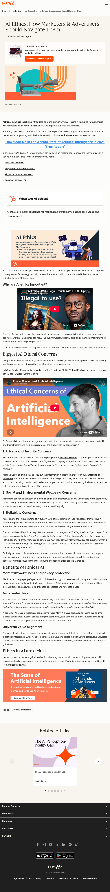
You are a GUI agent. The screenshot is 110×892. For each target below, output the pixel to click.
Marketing (16, 11)
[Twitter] (57, 845)
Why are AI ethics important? (20, 168)
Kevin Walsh (36, 370)
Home (5, 11)
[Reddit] (70, 845)
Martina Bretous (68, 457)
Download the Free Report (39, 59)
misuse (54, 334)
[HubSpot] (55, 867)
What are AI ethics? (14, 162)
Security (50, 878)
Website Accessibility (68, 878)
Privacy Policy (35, 878)
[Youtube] (50, 845)
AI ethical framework (69, 135)
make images (30, 125)
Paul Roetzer (78, 370)
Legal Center (18, 878)
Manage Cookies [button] (90, 878)
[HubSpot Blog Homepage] (9, 3)
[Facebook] (37, 845)
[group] (55, 761)
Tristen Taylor (24, 36)
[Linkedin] (63, 845)
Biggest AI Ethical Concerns (19, 174)
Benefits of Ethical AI (15, 180)
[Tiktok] (76, 845)
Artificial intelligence (13, 122)
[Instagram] (44, 845)
